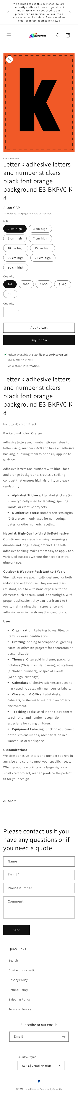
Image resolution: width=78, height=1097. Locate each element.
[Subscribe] (63, 1037)
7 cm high (40, 238)
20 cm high (16, 258)
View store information (24, 366)
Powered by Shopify (51, 1089)
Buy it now (39, 340)
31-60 (63, 284)
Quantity (8, 303)
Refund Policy (18, 990)
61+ (10, 294)
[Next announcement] (70, 12)
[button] (8, 35)
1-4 (10, 284)
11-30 (44, 284)
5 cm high (15, 238)
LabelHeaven (32, 1089)
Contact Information (23, 970)
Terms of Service (20, 1009)
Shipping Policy (19, 999)
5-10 (26, 284)
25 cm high (43, 258)
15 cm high (42, 248)
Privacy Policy (18, 980)
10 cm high (16, 248)
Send (16, 930)
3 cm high (40, 229)
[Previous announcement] (8, 12)
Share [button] (12, 801)
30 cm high (16, 267)
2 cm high (15, 229)
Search (13, 960)
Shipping (22, 213)
